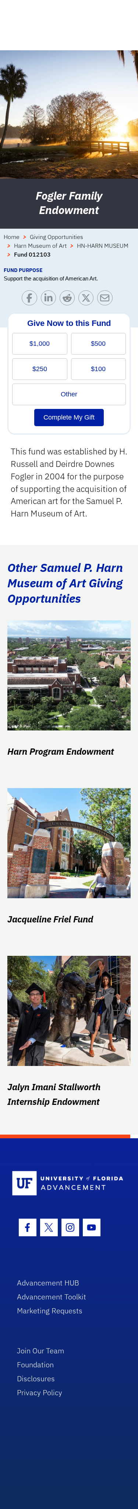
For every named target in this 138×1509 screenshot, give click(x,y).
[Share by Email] (106, 299)
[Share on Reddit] (69, 299)
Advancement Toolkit (51, 1297)
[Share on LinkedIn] (50, 299)
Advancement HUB (48, 1283)
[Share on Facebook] (31, 299)
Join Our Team (40, 1351)
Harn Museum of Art (40, 245)
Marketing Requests (49, 1311)
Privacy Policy (39, 1392)
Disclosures (36, 1378)
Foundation (35, 1365)
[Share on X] (87, 299)
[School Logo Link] (65, 1183)
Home (12, 236)
